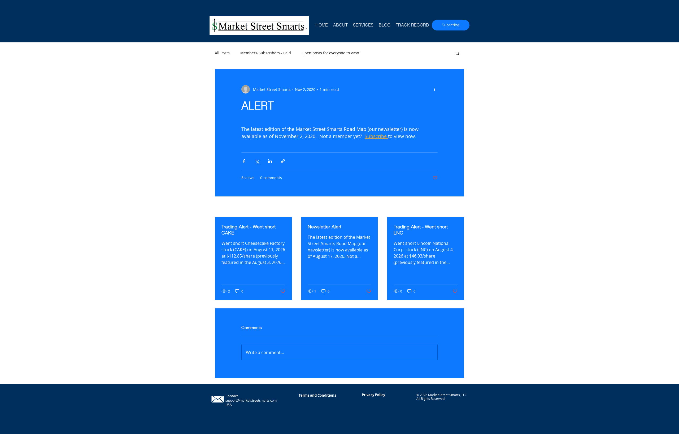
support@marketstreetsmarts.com (251, 400)
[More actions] (434, 89)
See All (458, 207)
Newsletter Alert (324, 227)
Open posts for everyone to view (330, 52)
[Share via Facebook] (243, 161)
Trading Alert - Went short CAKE (248, 230)
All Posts (222, 52)
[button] (457, 53)
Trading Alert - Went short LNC (421, 230)
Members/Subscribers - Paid (265, 52)
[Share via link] (282, 161)
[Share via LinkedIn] (269, 161)
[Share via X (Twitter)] (256, 161)
